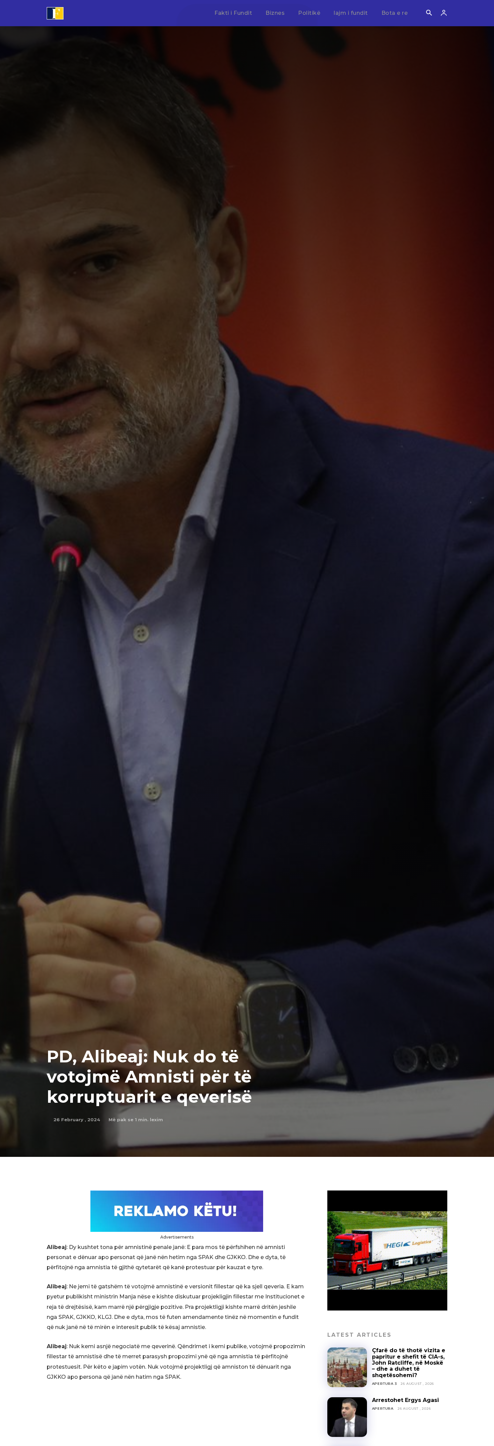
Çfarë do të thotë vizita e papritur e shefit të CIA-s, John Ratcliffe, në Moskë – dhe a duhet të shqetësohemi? (408, 1362)
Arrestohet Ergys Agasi (405, 1400)
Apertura (383, 1408)
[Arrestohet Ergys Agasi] (347, 1417)
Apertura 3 (384, 1383)
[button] (429, 13)
